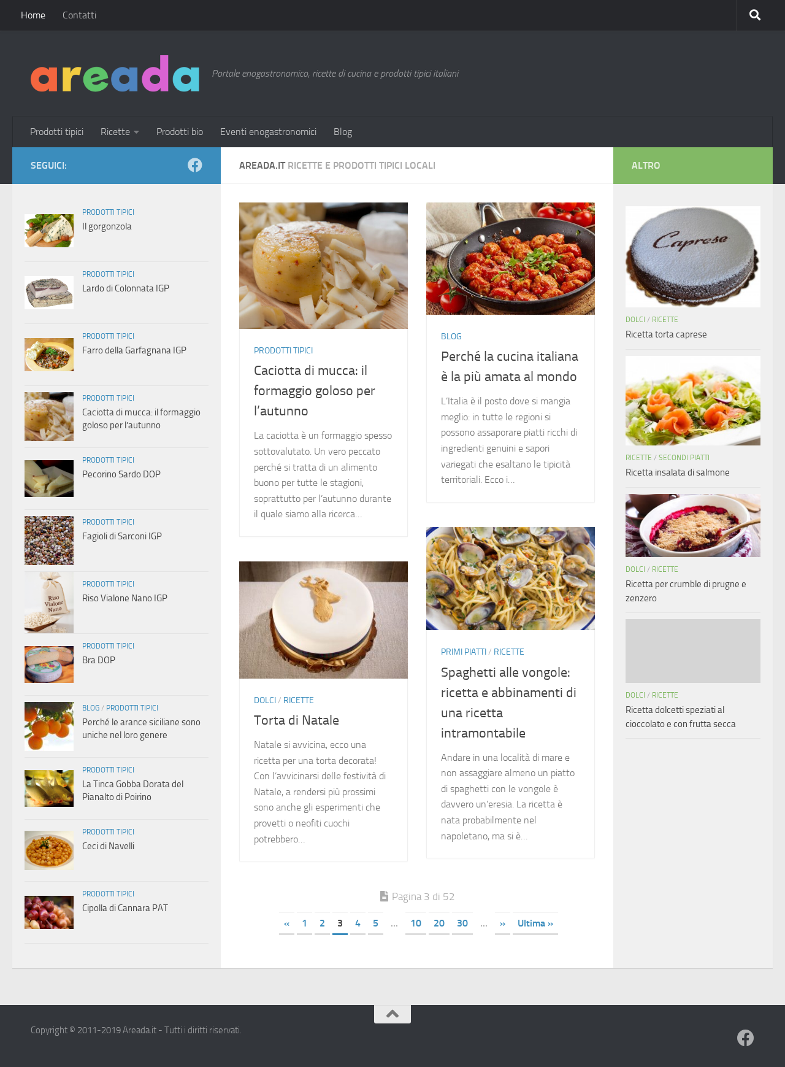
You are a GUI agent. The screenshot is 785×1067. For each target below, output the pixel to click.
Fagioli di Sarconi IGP (122, 536)
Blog (343, 131)
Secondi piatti (684, 457)
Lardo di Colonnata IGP (125, 288)
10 (415, 923)
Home (33, 15)
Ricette (115, 131)
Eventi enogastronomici (268, 131)
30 (462, 923)
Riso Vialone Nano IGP (124, 598)
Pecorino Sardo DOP (121, 474)
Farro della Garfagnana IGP (134, 350)
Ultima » (535, 923)
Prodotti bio (179, 131)
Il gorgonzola (107, 226)
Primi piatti (463, 652)
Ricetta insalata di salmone (678, 472)
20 (439, 923)
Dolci (265, 700)
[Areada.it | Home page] (115, 73)
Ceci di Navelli (108, 846)
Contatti (79, 15)
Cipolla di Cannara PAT (125, 908)
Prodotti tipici (56, 131)
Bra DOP (98, 660)
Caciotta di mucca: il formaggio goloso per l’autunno (314, 391)
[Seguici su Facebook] (195, 165)
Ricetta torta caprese (666, 334)
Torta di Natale (296, 720)
